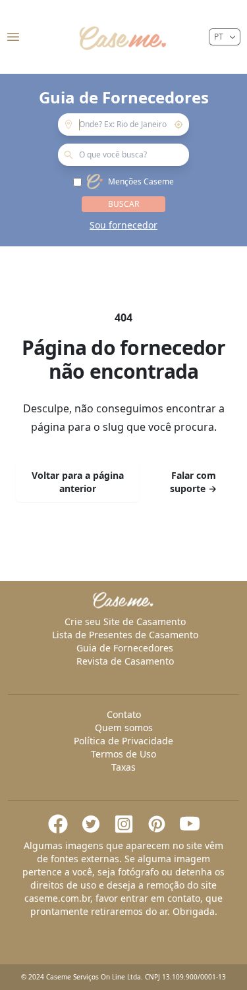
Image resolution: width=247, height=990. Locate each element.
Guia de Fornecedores (124, 648)
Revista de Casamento (125, 661)
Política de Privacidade (123, 740)
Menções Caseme (141, 182)
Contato (124, 714)
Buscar (123, 203)
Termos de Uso (123, 754)
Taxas (123, 767)
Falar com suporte (193, 482)
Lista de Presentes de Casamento (125, 634)
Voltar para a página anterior (78, 482)
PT (218, 36)
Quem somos (124, 727)
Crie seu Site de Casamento (125, 621)
